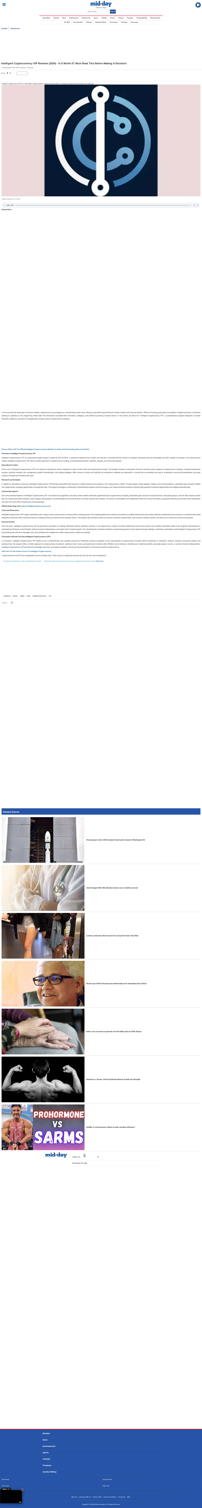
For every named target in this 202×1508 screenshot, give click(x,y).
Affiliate (22, 596)
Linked (13, 73)
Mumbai (56, 18)
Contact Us (121, 1497)
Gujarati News (107, 1479)
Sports (96, 18)
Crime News (114, 22)
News (64, 18)
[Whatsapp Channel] (16, 77)
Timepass (130, 18)
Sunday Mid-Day (141, 18)
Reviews (15, 596)
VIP (50, 596)
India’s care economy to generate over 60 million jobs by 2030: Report (114, 1031)
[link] (5, 1489)
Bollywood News (100, 22)
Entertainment (73, 18)
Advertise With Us (85, 1497)
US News (89, 22)
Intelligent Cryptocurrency (39, 596)
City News (124, 22)
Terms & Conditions (109, 1497)
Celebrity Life (86, 18)
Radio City (106, 1486)
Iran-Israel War (78, 22)
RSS (128, 1497)
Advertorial (30, 67)
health (28, 596)
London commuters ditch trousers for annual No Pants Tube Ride (112, 936)
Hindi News (5, 1479)
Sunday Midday (49, 1472)
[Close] (22, 1490)
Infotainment (15, 28)
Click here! (100, 561)
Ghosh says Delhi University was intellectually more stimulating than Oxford (116, 983)
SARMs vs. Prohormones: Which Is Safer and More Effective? (110, 1127)
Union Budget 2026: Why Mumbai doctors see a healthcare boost (112, 888)
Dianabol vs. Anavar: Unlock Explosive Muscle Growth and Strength (113, 1079)
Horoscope (134, 22)
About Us (74, 1497)
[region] (101, 46)
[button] (18, 4)
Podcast (120, 18)
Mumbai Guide (155, 18)
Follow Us (24, 73)
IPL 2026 (67, 22)
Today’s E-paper (101, 7)
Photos (112, 18)
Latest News (46, 18)
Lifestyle (104, 18)
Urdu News (5, 1486)
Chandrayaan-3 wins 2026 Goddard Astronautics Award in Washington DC (115, 840)
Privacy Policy (97, 1497)
